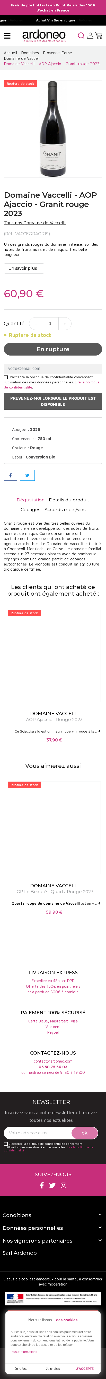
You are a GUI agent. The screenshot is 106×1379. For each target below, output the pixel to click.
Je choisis (53, 1369)
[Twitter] (52, 1185)
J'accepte (85, 1369)
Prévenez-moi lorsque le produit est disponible (53, 401)
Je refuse (21, 1369)
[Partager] (10, 475)
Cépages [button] (30, 509)
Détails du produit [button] (69, 499)
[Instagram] (63, 1185)
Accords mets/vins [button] (65, 509)
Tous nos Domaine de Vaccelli (35, 222)
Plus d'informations (24, 1352)
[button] (81, 35)
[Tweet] (27, 475)
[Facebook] (42, 1185)
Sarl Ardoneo (20, 1253)
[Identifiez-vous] (90, 35)
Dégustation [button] (31, 499)
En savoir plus (22, 268)
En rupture (53, 349)
